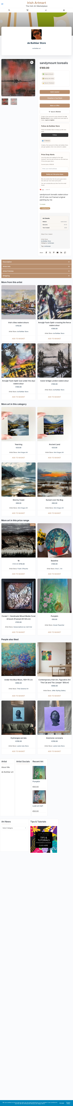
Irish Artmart (36, 3)
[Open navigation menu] (3, 4)
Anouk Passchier (58, 625)
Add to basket (54, 92)
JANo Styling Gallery (59, 690)
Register (64, 9)
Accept (61, 1103)
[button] (9, 10)
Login (46, 9)
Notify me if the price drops (54, 174)
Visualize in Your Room (54, 98)
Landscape (50, 243)
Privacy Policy (68, 1103)
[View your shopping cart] (27, 10)
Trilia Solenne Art (22, 689)
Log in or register (49, 120)
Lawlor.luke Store (23, 746)
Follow (55, 135)
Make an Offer (54, 105)
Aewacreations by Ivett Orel (22, 627)
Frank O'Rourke (23, 569)
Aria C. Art (58, 569)
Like (43, 189)
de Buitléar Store (36, 43)
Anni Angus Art (23, 452)
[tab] (36, 262)
